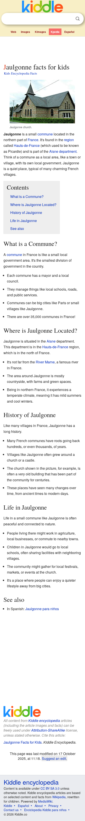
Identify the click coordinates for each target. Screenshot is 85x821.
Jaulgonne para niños (42, 608)
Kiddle (8, 805)
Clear (68, 19)
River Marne (45, 361)
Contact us (11, 810)
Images (25, 32)
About (39, 805)
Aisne (53, 151)
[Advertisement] (42, 49)
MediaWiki (45, 801)
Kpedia (55, 32)
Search (77, 19)
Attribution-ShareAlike (48, 730)
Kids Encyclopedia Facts (20, 73)
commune (45, 134)
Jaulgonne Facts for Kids (22, 742)
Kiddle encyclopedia (44, 720)
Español (69, 32)
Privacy (53, 805)
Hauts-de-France (27, 145)
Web (13, 32)
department (67, 151)
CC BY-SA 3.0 (50, 788)
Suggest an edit (54, 758)
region (69, 139)
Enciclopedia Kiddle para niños (45, 810)
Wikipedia (59, 797)
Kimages (40, 32)
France (33, 139)
